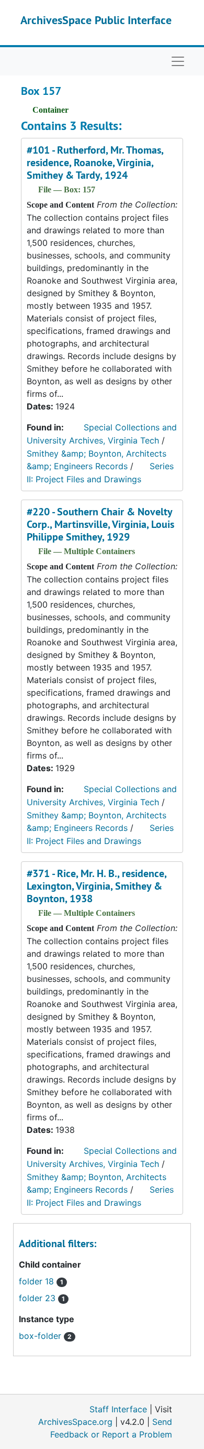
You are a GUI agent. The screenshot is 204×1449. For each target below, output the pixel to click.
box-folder (45, 1336)
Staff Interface (118, 1409)
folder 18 (41, 1281)
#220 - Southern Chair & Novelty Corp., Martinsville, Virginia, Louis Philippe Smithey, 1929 (100, 524)
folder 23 (42, 1298)
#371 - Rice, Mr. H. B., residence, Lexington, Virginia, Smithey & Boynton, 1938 (96, 886)
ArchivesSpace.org (75, 1421)
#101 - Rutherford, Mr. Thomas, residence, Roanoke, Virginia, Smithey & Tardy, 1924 (95, 162)
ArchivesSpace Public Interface (96, 20)
